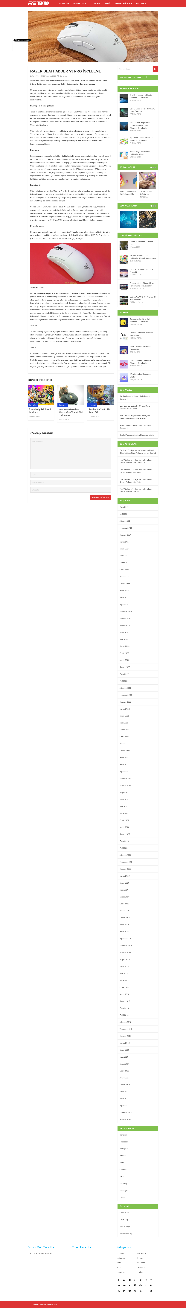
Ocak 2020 (124, 904)
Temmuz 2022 (126, 695)
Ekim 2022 (124, 674)
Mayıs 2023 (125, 625)
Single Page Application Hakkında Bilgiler (140, 152)
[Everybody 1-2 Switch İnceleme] (41, 395)
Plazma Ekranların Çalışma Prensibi (141, 270)
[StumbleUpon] (140, 1285)
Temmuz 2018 (126, 1029)
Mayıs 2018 (125, 1043)
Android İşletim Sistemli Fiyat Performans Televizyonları (142, 284)
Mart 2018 (124, 1057)
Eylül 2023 (124, 597)
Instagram (124, 1149)
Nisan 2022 (124, 716)
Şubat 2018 (124, 1064)
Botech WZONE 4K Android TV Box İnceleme (143, 298)
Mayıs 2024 (125, 542)
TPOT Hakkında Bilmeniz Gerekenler (140, 347)
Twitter (122, 1197)
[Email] (146, 1291)
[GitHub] (151, 1285)
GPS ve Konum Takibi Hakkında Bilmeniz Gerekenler (143, 256)
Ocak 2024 (124, 570)
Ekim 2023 (124, 590)
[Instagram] (146, 1280)
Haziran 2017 (125, 1119)
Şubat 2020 (124, 897)
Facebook (124, 1142)
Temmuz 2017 (126, 1112)
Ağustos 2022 (125, 688)
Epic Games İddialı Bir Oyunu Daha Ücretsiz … (142, 110)
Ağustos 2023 (125, 604)
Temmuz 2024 (126, 528)
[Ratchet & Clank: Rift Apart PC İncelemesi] (100, 395)
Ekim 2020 (124, 841)
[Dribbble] (151, 1280)
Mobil (108, 3)
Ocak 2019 (124, 987)
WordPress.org (126, 1234)
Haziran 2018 (125, 1036)
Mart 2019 (124, 973)
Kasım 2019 (125, 918)
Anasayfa (64, 3)
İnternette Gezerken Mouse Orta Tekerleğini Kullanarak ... (71, 412)
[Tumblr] (146, 1285)
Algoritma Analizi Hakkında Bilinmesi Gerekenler (141, 139)
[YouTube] (119, 1291)
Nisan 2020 (124, 883)
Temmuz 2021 (126, 778)
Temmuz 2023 (126, 611)
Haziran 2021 (125, 785)
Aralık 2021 (124, 744)
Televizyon (124, 1190)
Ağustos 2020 (125, 855)
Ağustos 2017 (125, 1106)
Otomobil (95, 3)
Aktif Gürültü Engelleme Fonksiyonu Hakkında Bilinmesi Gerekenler (140, 125)
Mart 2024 (124, 556)
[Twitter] (129, 1285)
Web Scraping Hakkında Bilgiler (140, 375)
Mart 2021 (124, 806)
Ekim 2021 (124, 757)
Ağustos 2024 (125, 521)
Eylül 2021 (124, 764)
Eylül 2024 (124, 514)
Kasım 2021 (125, 751)
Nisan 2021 (124, 799)
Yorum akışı (125, 1227)
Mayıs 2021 (125, 792)
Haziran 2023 (125, 618)
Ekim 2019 (124, 925)
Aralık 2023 (124, 577)
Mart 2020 (124, 890)
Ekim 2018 (124, 1008)
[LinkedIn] (119, 1285)
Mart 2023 (124, 639)
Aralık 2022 (124, 660)
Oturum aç (124, 1213)
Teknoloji (78, 3)
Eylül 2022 (124, 681)
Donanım (63, 76)
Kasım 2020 (125, 834)
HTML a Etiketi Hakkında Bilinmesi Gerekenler (140, 361)
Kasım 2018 (125, 1001)
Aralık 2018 (124, 994)
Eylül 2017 (124, 1099)
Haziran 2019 (125, 952)
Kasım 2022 (125, 667)
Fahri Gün (35, 76)
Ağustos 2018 (125, 1022)
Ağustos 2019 (125, 938)
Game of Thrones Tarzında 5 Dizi (142, 243)
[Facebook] (119, 1280)
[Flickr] (129, 1280)
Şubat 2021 (124, 813)
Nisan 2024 (124, 549)
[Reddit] (129, 1291)
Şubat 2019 (124, 980)
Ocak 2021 (124, 820)
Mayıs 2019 (125, 959)
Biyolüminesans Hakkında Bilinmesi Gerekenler (141, 96)
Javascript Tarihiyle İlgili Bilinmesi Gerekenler (140, 320)
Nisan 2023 (124, 632)
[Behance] (124, 1280)
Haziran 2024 (125, 535)
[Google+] (135, 1280)
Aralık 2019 (124, 911)
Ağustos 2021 (125, 771)
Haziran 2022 (125, 702)
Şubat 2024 (124, 563)
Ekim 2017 (124, 1092)
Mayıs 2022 (125, 709)
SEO (122, 1176)
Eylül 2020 (124, 848)
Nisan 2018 (124, 1050)
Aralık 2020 (124, 827)
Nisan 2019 (124, 966)
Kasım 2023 (125, 583)
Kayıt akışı (124, 1220)
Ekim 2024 (124, 507)
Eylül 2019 (124, 932)
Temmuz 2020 (126, 862)
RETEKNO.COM (35, 1305)
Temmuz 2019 (126, 945)
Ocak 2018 (124, 1071)
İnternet (123, 1156)
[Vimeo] (135, 1285)
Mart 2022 (124, 723)
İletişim (140, 3)
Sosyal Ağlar (122, 3)
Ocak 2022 (124, 737)
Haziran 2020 (125, 869)
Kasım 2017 (125, 1085)
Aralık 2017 (124, 1078)
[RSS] (151, 1291)
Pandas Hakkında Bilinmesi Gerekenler (141, 334)
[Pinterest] (140, 1280)
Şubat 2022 (124, 730)
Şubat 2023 (124, 646)
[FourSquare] (124, 1291)
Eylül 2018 (124, 1015)
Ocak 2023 (124, 653)
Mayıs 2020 (125, 876)
